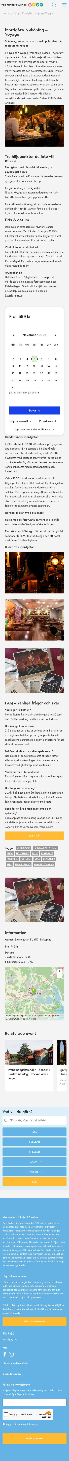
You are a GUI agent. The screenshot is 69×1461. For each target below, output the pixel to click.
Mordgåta (47, 853)
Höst (35, 853)
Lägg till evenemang (34, 1321)
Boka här (34, 835)
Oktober (26, 859)
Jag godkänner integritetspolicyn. (20, 1425)
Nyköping (15, 13)
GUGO (10, 853)
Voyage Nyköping (44, 864)
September (49, 859)
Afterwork (23, 848)
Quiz (37, 859)
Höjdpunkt (22, 853)
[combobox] (34, 1120)
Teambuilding (22, 864)
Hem (5, 13)
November (12, 859)
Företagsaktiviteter (45, 848)
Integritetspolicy (12, 1373)
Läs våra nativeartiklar (15, 1363)
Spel (9, 864)
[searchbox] (37, 1120)
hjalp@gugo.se (20, 265)
